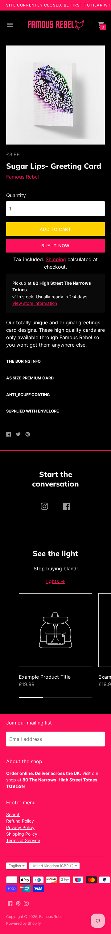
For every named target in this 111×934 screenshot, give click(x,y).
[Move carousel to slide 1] (31, 697)
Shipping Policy (21, 834)
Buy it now (55, 245)
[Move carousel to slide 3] (80, 697)
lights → (55, 581)
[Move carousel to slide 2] (55, 697)
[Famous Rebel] (55, 25)
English (15, 865)
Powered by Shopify (23, 923)
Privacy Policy (20, 827)
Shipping (56, 259)
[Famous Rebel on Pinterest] (18, 903)
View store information (34, 303)
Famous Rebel (22, 177)
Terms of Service (23, 840)
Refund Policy (20, 821)
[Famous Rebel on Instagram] (26, 903)
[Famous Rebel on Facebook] (10, 903)
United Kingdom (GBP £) (52, 865)
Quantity (16, 195)
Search (13, 814)
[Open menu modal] (10, 24)
